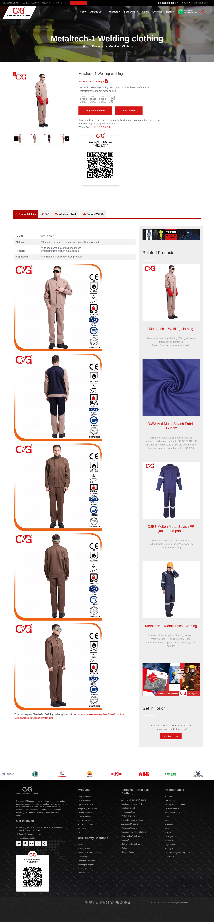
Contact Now (171, 736)
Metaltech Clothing (121, 46)
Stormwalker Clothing (130, 836)
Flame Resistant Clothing (132, 820)
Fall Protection (84, 828)
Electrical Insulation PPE (132, 804)
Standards (169, 824)
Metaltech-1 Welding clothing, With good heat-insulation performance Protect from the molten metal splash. (171, 342)
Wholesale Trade (67, 214)
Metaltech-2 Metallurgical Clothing (171, 626)
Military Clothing (128, 816)
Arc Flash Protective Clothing (133, 800)
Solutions (130, 11)
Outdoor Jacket (127, 852)
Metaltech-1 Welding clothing (171, 329)
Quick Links (200, 2)
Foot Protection (84, 820)
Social (185, 2)
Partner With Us (95, 214)
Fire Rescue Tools (85, 824)
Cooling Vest (126, 840)
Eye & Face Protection (87, 804)
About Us (96, 11)
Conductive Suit (128, 808)
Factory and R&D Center (175, 804)
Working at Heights (86, 865)
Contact (157, 11)
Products (112, 11)
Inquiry (170, 11)
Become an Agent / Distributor (177, 852)
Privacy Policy (171, 848)
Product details (27, 214)
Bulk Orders (128, 110)
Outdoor (81, 873)
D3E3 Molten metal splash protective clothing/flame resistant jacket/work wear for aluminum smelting (171, 544)
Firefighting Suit (128, 812)
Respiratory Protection (87, 808)
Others (81, 832)
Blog (167, 816)
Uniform (124, 848)
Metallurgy (82, 869)
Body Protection (84, 796)
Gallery (168, 832)
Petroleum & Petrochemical (89, 853)
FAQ (46, 214)
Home (83, 11)
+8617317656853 (100, 127)
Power (80, 845)
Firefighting (82, 857)
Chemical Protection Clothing (133, 832)
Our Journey (170, 800)
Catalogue (169, 836)
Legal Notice (170, 844)
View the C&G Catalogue (91, 81)
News (145, 11)
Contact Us (169, 856)
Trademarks (170, 840)
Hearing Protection (85, 812)
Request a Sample (95, 110)
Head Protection (84, 800)
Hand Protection (84, 816)
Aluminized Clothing (129, 824)
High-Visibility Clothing (130, 844)
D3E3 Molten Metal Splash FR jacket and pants (171, 529)
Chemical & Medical (86, 861)
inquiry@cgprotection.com (54, 3)
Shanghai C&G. (165, 902)
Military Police (84, 849)
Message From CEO (173, 812)
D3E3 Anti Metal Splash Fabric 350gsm (170, 426)
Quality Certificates (173, 808)
